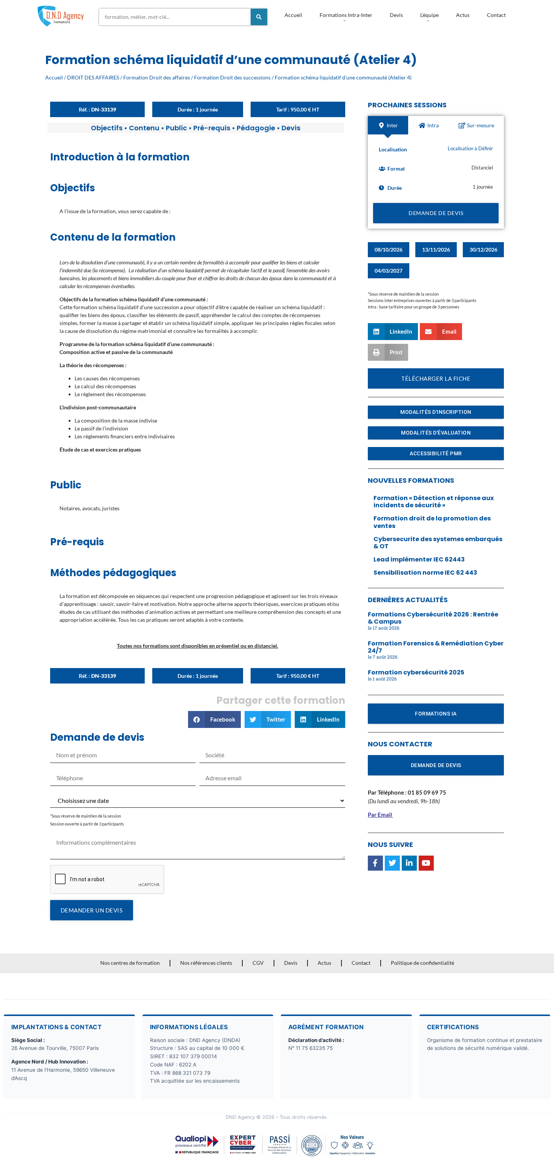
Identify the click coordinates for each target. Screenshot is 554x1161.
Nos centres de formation (130, 963)
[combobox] (175, 17)
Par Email (380, 814)
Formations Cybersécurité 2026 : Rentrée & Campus (433, 618)
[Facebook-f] (375, 863)
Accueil (293, 15)
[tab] (388, 125)
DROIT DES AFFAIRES (93, 77)
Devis (396, 15)
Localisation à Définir (470, 148)
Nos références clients (206, 963)
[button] (214, 719)
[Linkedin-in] (409, 863)
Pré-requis (211, 128)
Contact (496, 15)
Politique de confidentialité (422, 963)
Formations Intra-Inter (346, 15)
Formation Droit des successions (232, 77)
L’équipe (429, 15)
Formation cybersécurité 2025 (416, 672)
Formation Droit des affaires (156, 77)
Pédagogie (256, 128)
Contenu (144, 128)
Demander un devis (92, 910)
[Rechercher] (259, 17)
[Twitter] (392, 863)
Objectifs (106, 128)
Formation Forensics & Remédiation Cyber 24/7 (435, 647)
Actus (463, 15)
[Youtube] (426, 863)
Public (176, 128)
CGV (258, 963)
